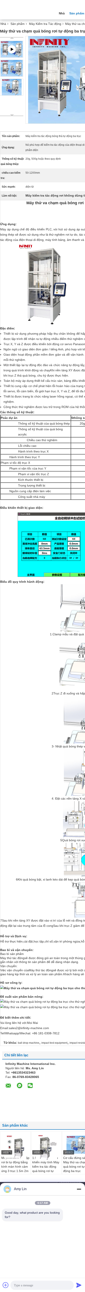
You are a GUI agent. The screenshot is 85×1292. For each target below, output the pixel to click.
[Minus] (79, 1189)
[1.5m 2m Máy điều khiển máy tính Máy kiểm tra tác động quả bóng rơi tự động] (46, 1147)
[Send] (78, 1285)
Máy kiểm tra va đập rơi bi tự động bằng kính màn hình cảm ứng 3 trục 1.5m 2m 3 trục (15, 1166)
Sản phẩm (17, 23)
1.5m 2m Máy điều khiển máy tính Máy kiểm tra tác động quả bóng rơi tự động (45, 1166)
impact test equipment (54, 1042)
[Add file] (6, 1285)
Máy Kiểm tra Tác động (45, 23)
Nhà (62, 13)
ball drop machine (28, 1042)
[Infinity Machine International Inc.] (24, 12)
